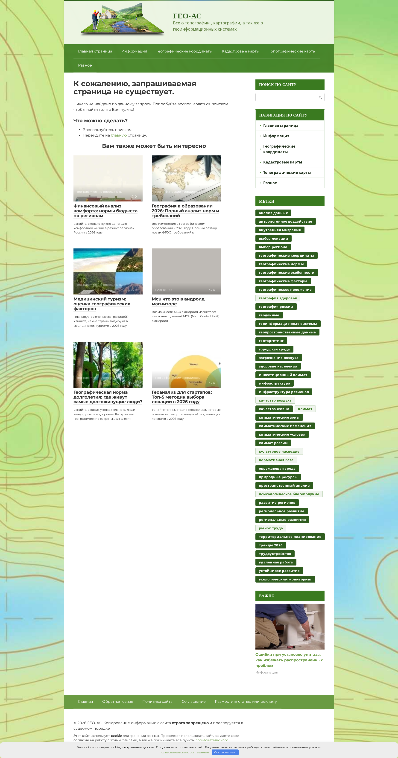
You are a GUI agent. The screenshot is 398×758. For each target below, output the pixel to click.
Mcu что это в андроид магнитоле (178, 301)
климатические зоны (279, 417)
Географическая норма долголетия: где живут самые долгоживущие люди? (107, 397)
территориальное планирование (290, 536)
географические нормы (281, 264)
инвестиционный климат (283, 374)
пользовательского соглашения (184, 752)
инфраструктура (274, 383)
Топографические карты (292, 51)
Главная (85, 701)
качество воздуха (275, 400)
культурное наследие (279, 451)
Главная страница (95, 51)
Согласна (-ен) (225, 752)
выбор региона (273, 247)
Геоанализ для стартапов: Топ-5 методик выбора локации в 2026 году (182, 397)
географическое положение (285, 289)
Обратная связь (117, 701)
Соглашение (194, 701)
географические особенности (287, 272)
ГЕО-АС (187, 15)
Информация (134, 51)
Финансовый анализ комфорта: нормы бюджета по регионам (105, 210)
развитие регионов (277, 502)
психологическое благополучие (289, 494)
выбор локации (273, 238)
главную (119, 135)
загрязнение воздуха (279, 357)
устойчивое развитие (279, 570)
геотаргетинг (271, 340)
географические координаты (286, 255)
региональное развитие (281, 511)
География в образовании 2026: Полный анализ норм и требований (185, 210)
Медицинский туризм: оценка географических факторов (101, 303)
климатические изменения (285, 425)
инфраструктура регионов (284, 391)
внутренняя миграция (280, 229)
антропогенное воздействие (285, 221)
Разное (85, 65)
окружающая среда (277, 468)
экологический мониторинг (285, 579)
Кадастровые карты (241, 51)
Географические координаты (184, 51)
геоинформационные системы (288, 323)
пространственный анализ (284, 485)
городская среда (274, 349)
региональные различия (282, 519)
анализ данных (273, 212)
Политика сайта (157, 701)
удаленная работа (276, 562)
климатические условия (282, 434)
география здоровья (278, 298)
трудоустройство (275, 553)
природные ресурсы (278, 477)
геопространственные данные (287, 332)
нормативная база (276, 460)
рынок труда (271, 528)
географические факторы (283, 281)
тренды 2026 (271, 545)
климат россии (273, 442)
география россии (276, 306)
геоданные (269, 315)
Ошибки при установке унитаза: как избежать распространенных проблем (289, 660)
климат (305, 408)
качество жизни (274, 408)
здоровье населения (278, 366)
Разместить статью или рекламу (246, 701)
